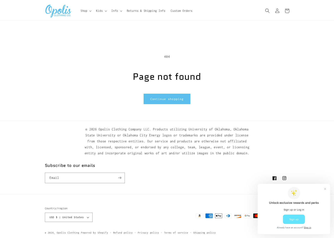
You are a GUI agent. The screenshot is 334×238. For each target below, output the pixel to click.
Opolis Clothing (69, 232)
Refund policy (123, 232)
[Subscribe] (120, 178)
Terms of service (176, 232)
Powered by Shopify (94, 232)
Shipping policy (204, 232)
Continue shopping (167, 99)
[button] (85, 10)
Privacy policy (148, 232)
